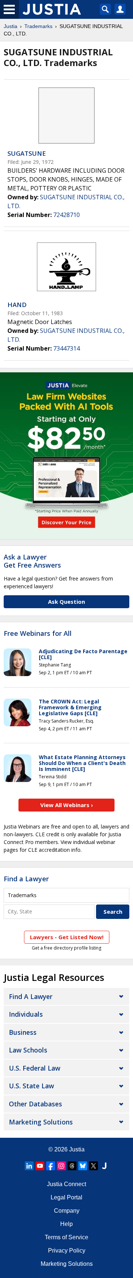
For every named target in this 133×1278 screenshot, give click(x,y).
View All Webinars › (66, 805)
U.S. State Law (31, 1085)
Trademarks (38, 26)
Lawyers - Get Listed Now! (66, 937)
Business (23, 1032)
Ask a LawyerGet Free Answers (32, 560)
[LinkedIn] (29, 1165)
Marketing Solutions (41, 1121)
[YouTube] (39, 1165)
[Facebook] (50, 1165)
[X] (93, 1165)
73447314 (66, 348)
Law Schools (28, 1050)
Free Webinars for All (38, 634)
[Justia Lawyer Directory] (104, 1165)
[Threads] (72, 1165)
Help (66, 1224)
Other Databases (35, 1103)
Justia (10, 26)
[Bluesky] (82, 1165)
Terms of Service (66, 1237)
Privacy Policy (66, 1250)
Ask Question (66, 601)
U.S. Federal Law (34, 1068)
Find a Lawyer (26, 878)
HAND (17, 304)
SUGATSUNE (26, 153)
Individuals (26, 1014)
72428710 (66, 215)
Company (66, 1211)
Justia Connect (66, 1184)
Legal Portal (66, 1197)
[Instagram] (61, 1165)
